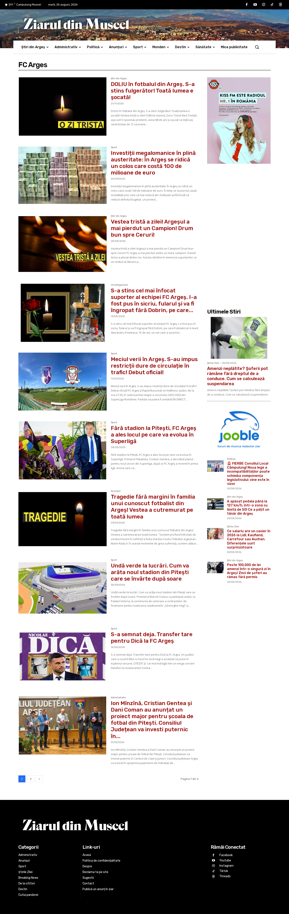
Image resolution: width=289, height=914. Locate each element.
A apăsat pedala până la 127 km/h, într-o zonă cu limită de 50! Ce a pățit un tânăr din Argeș (248, 507)
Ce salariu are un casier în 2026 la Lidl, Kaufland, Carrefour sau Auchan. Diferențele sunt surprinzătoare (248, 539)
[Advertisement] (239, 235)
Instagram (226, 866)
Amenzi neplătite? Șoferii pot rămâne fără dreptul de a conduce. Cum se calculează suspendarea (237, 376)
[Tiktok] (272, 4)
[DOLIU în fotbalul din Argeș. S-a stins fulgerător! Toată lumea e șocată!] (62, 106)
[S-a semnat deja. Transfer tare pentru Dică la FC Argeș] (62, 657)
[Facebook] (246, 4)
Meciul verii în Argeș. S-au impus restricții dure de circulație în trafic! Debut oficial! (154, 366)
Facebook (226, 855)
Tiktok (223, 871)
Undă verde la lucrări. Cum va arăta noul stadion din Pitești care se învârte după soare (150, 572)
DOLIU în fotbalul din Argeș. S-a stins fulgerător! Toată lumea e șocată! (153, 91)
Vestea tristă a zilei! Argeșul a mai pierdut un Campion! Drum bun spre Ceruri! (152, 228)
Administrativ (118, 697)
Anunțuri (116, 491)
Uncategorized (119, 285)
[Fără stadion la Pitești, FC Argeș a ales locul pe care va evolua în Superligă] (62, 450)
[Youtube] (255, 4)
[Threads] (280, 4)
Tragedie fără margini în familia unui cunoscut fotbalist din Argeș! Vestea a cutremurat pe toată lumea (153, 507)
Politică (231, 459)
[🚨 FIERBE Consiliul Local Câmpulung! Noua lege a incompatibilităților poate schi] (215, 466)
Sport (114, 147)
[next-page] (39, 778)
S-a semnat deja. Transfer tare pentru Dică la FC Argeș (152, 637)
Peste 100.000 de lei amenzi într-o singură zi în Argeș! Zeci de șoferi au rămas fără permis (249, 571)
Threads (225, 876)
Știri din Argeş (119, 78)
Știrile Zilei (213, 363)
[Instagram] (263, 4)
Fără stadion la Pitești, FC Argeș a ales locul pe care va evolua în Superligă (153, 435)
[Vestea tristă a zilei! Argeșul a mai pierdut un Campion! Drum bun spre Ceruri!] (62, 244)
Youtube (225, 860)
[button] (256, 47)
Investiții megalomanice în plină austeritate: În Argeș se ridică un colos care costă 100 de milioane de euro (153, 163)
